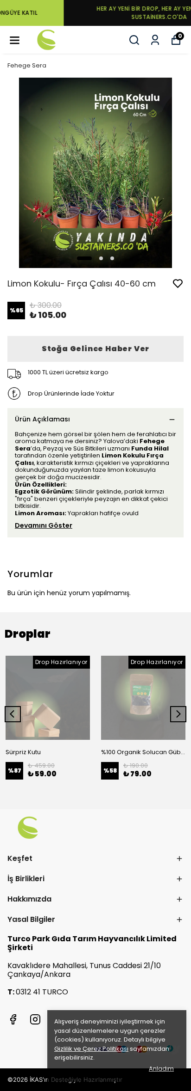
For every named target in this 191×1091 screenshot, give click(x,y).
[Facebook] (13, 1019)
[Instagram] (35, 1019)
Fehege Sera (26, 65)
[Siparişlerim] (155, 40)
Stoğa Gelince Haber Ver (95, 348)
